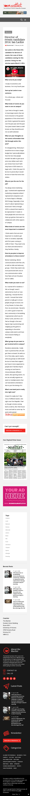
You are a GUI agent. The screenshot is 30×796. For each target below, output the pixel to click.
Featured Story (7, 759)
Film (6, 538)
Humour (20, 761)
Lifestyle (8, 553)
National (8, 524)
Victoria (7, 527)
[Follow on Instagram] (7, 678)
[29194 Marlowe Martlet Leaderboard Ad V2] (15, 14)
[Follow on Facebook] (4, 678)
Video (15, 768)
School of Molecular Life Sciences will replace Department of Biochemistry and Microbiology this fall (19, 605)
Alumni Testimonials (9, 755)
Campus (8, 518)
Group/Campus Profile (9, 761)
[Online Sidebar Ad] (15, 506)
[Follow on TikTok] (14, 678)
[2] (15, 415)
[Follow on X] (11, 678)
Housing (8, 556)
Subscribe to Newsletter (13, 430)
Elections (8, 32)
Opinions (17, 764)
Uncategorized (7, 768)
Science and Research (9, 766)
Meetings (6, 764)
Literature (8, 544)
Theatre (8, 547)
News (7, 535)
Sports (7, 550)
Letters (7, 533)
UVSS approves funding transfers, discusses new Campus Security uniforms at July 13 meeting (18, 593)
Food (7, 541)
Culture (11, 757)
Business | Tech (21, 755)
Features (16, 759)
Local (7, 521)
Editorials (8, 530)
